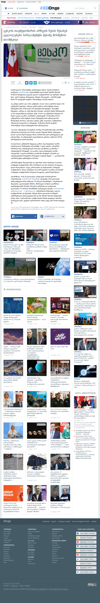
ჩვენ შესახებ (46, 521)
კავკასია (6, 538)
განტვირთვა (20, 2)
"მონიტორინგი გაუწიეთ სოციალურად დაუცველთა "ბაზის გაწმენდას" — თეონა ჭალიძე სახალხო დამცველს (60, 436)
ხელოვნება (31, 552)
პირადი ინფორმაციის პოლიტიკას (58, 589)
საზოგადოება (75, 18)
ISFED (46, 207)
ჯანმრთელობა (57, 529)
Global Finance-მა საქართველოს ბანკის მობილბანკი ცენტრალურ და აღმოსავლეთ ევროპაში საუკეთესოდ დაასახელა (13, 498)
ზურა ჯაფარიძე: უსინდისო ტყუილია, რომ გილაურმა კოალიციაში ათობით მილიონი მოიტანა (85, 169)
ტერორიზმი (7, 533)
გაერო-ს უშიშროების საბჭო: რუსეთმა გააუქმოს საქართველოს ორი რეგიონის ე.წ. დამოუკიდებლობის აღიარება (85, 324)
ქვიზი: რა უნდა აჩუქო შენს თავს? (60, 342)
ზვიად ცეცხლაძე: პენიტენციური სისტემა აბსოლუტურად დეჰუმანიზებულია (85, 193)
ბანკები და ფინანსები (34, 531)
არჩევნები (40, 27)
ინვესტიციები (23, 8)
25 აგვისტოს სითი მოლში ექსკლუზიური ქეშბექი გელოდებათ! (13, 373)
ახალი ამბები (11, 2)
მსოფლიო (6, 536)
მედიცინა (54, 533)
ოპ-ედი (52, 14)
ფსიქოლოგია (56, 531)
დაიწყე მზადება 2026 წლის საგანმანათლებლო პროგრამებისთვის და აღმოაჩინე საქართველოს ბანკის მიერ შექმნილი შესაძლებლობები (85, 454)
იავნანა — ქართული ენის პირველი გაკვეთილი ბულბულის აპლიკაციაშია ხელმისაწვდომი (13, 342)
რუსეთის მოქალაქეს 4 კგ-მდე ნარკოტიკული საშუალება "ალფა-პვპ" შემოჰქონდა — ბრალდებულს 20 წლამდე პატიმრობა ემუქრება (15, 242)
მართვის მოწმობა (31, 2)
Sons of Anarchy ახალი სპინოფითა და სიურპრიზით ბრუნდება (60, 405)
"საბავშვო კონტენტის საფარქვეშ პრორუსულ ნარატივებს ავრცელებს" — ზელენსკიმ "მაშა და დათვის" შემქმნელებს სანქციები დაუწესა (85, 143)
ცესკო (41, 207)
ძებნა (39, 2)
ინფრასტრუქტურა (9, 560)
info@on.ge (14, 585)
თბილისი (6, 553)
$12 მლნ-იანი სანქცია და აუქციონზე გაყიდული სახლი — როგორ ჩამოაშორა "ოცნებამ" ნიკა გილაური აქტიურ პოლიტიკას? (85, 350)
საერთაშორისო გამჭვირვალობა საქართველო (25, 209)
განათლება (7, 549)
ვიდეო (44, 14)
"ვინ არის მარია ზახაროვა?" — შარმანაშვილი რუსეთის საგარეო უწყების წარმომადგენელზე (13, 405)
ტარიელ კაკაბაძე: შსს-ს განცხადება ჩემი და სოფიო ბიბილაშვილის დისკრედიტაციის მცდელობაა (85, 272)
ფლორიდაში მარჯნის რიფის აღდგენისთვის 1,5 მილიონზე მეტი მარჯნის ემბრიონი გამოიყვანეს (37, 405)
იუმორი (54, 553)
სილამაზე (54, 543)
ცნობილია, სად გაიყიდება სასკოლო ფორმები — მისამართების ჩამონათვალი (37, 467)
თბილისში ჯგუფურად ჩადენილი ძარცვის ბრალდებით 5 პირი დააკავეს (60, 498)
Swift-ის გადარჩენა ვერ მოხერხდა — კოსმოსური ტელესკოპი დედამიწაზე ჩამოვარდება (55, 271)
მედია (5, 562)
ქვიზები (60, 14)
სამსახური (55, 556)
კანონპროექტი (24, 92)
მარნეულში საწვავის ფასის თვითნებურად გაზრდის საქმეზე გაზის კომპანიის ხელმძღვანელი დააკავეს (37, 242)
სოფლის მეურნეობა (33, 538)
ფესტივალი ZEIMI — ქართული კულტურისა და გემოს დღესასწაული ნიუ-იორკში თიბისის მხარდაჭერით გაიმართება (85, 245)
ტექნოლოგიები (32, 543)
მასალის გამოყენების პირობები (80, 521)
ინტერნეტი (31, 545)
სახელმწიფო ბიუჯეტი (34, 536)
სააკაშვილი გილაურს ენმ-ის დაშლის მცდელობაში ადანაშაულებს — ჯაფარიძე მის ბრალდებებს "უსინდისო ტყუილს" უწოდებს (37, 498)
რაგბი (29, 561)
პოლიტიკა (66, 18)
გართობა (54, 551)
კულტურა (31, 550)
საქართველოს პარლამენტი (30, 207)
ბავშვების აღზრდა (57, 536)
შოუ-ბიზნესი (31, 554)
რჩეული (79, 14)
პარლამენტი (32, 27)
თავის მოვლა (56, 538)
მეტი (91, 18)
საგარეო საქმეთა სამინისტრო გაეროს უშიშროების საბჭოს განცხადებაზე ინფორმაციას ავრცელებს (13, 467)
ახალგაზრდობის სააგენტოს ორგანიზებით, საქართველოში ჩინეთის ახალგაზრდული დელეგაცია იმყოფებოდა (60, 373)
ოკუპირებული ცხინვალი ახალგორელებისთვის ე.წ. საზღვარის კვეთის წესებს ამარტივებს (21, 270)
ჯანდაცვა (6, 551)
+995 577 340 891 (24, 585)
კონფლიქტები (8, 540)
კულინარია (55, 549)
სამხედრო (6, 542)
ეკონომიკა (84, 18)
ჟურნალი (28, 14)
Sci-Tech (31, 541)
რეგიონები (7, 556)
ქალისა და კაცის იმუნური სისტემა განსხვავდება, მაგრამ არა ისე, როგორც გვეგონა (13, 311)
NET (37, 14)
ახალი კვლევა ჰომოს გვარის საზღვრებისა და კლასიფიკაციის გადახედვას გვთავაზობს (37, 436)
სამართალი (7, 558)
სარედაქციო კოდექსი (64, 521)
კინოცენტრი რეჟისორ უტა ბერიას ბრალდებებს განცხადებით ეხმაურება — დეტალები (85, 432)
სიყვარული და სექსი (58, 558)
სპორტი (31, 557)
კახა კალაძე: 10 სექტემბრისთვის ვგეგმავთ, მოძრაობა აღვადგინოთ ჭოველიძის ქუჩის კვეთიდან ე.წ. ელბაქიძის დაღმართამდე (60, 467)
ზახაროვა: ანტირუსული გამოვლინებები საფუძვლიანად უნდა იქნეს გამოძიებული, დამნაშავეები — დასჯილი (13, 436)
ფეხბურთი (31, 559)
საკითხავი (70, 14)
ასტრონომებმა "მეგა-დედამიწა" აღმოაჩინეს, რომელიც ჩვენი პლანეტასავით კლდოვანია (37, 373)
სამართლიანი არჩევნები (56, 207)
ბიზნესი (30, 533)
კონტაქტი (93, 521)
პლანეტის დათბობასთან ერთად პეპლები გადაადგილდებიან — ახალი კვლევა (37, 311)
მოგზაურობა (55, 545)
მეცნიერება (31, 547)
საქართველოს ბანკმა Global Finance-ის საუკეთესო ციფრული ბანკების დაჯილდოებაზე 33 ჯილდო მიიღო (86, 438)
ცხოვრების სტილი (59, 541)
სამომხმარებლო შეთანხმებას (38, 589)
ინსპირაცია (55, 560)
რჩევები (54, 562)
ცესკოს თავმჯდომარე (48, 209)
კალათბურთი (32, 563)
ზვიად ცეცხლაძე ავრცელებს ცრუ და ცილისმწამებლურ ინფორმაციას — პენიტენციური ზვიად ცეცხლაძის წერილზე (60, 241)
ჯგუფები (10, 8)
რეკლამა (88, 14)
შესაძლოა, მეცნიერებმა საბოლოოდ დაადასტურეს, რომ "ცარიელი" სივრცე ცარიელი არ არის (85, 376)
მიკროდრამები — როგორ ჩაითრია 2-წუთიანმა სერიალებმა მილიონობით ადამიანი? (60, 311)
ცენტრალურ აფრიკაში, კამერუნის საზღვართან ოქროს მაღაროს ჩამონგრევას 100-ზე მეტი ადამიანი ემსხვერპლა (86, 446)
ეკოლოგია (7, 547)
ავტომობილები (56, 547)
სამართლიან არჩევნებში (31, 179)
